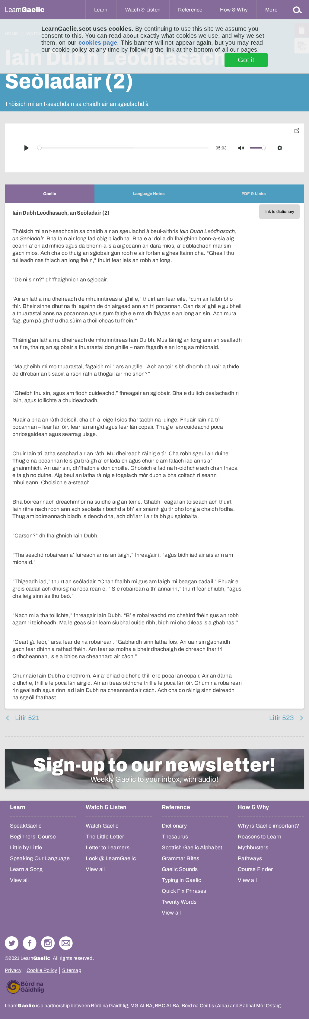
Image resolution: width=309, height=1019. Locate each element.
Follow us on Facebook (30, 943)
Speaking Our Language (40, 858)
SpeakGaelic (26, 826)
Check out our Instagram (48, 943)
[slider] (123, 148)
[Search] (297, 9)
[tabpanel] (154, 456)
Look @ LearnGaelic (111, 858)
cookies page (97, 42)
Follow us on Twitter (11, 943)
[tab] (49, 193)
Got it (246, 60)
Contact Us (66, 943)
